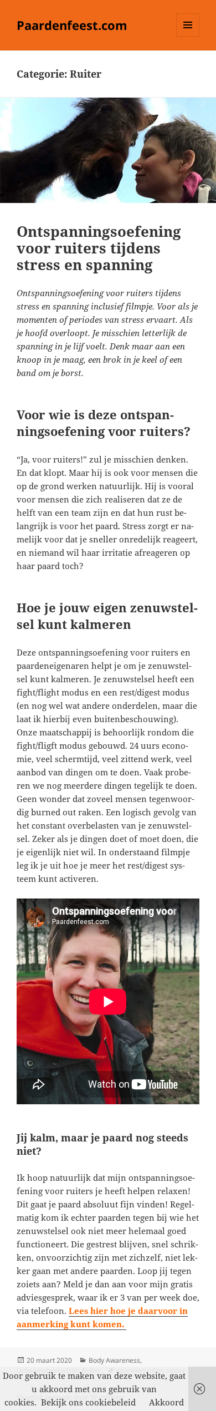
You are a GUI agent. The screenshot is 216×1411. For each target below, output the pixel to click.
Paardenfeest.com (72, 25)
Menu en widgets (188, 36)
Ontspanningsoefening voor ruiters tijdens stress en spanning (99, 248)
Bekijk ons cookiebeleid (88, 1402)
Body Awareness (114, 1360)
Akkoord (166, 1402)
